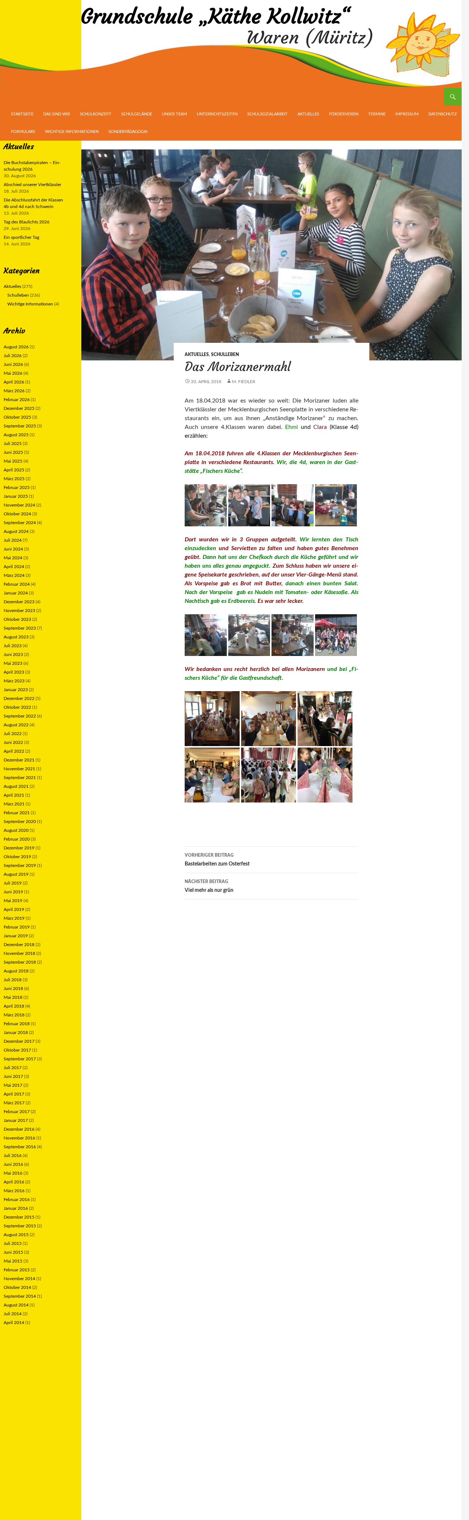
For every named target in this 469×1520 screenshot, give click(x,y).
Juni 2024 (13, 549)
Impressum (406, 114)
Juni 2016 (13, 1164)
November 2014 (19, 1278)
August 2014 (16, 1305)
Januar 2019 (16, 936)
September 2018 (20, 962)
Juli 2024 (13, 540)
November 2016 (19, 1138)
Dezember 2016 (19, 1129)
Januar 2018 (16, 1032)
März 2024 (14, 575)
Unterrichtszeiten (217, 114)
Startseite (22, 114)
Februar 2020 (17, 839)
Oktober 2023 (17, 619)
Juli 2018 (13, 980)
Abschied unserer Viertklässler (32, 184)
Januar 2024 (16, 593)
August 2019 (16, 874)
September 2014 (20, 1296)
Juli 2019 (13, 883)
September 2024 (20, 522)
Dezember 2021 (19, 760)
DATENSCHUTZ (442, 114)
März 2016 (14, 1191)
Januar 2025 (16, 496)
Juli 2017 (13, 1067)
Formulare (23, 132)
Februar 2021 (17, 813)
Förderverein (343, 114)
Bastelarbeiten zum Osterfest (217, 860)
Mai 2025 (13, 461)
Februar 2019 (17, 927)
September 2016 (20, 1147)
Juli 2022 (13, 733)
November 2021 (19, 769)
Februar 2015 (17, 1270)
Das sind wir (56, 114)
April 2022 (14, 751)
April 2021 (14, 795)
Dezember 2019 (19, 848)
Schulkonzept (95, 114)
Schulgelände (136, 114)
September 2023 (20, 628)
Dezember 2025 (19, 408)
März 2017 (14, 1103)
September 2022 (20, 716)
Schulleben (225, 354)
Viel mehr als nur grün (209, 886)
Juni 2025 (13, 452)
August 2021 (16, 786)
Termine (376, 114)
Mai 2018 (13, 997)
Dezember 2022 (19, 698)
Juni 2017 (13, 1076)
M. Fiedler (243, 381)
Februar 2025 (17, 487)
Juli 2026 (13, 355)
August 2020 (16, 830)
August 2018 (16, 971)
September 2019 (20, 865)
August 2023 (16, 637)
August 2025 (16, 435)
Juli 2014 (13, 1314)
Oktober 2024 (17, 514)
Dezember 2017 (19, 1041)
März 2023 (14, 681)
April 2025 (14, 470)
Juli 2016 (13, 1155)
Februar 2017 (17, 1111)
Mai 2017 (13, 1085)
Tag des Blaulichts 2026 (26, 222)
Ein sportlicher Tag (21, 237)
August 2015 (16, 1234)
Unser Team (174, 114)
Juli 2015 (13, 1243)
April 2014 (14, 1322)
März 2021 (14, 804)
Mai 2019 (13, 900)
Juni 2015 (13, 1252)
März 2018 (14, 1015)
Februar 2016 (17, 1199)
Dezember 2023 (19, 602)
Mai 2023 (13, 663)
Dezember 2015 (19, 1217)
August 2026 (16, 347)
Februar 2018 (17, 1024)
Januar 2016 (16, 1208)
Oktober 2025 (17, 417)
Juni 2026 (13, 364)
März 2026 (14, 391)
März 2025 (14, 479)
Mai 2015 (13, 1261)
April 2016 (14, 1182)
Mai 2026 (13, 373)
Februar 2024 (17, 584)
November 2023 (19, 610)
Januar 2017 (16, 1120)
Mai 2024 (13, 558)
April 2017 (14, 1094)
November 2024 (19, 505)
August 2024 (16, 531)
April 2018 (14, 1006)
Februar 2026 (17, 399)
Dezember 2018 (19, 944)
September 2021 (20, 777)
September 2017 (20, 1059)
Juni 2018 (13, 988)
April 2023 (14, 672)
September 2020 (20, 821)
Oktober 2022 (17, 707)
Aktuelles (308, 114)
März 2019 (14, 918)
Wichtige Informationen (72, 132)
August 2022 (16, 725)
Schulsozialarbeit (267, 114)
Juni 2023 (13, 654)
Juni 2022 (13, 742)
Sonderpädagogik (128, 132)
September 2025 (20, 426)
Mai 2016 (13, 1173)
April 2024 (14, 566)
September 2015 (20, 1226)
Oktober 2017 (17, 1050)
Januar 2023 (16, 689)
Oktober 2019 (17, 856)
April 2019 (14, 909)
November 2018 (19, 953)
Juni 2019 (13, 892)
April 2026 (14, 382)
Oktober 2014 (17, 1287)
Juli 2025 (13, 443)
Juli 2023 (13, 646)
